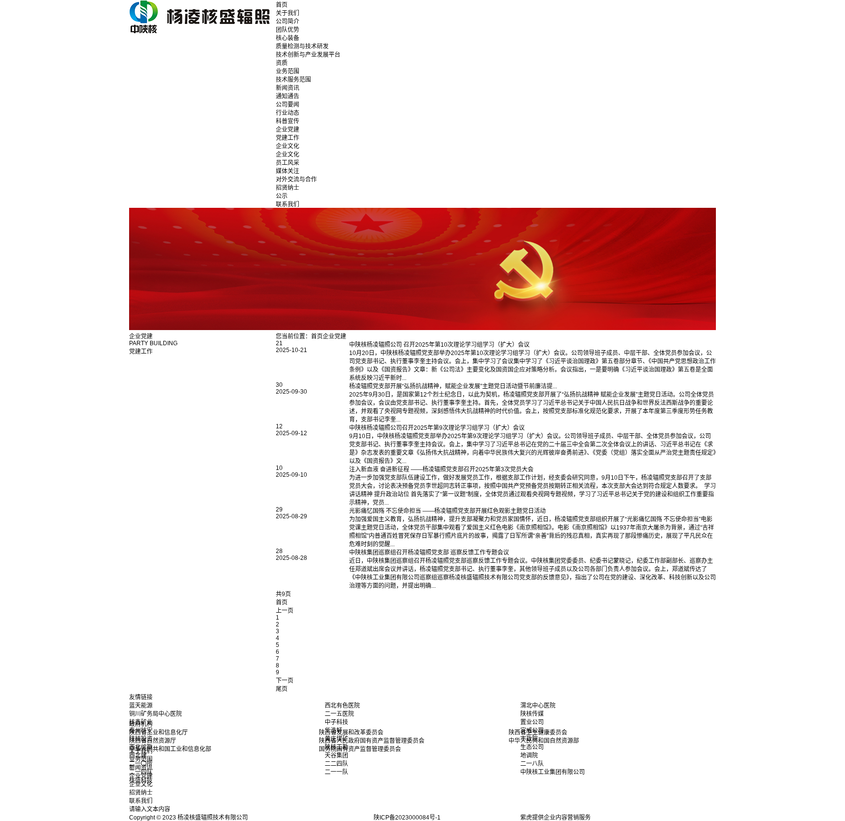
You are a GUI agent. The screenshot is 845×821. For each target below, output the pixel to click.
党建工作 (287, 137)
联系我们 (287, 204)
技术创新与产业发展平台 (308, 54)
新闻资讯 (287, 88)
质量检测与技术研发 (302, 46)
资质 (282, 63)
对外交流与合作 (296, 179)
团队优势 (287, 29)
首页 (282, 4)
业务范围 (287, 71)
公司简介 (287, 21)
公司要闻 (287, 104)
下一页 (284, 680)
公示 (282, 196)
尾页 (282, 689)
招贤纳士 (287, 187)
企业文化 (287, 146)
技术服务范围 (293, 79)
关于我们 (287, 13)
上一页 (284, 610)
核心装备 (287, 38)
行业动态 (287, 113)
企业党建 (287, 129)
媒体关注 (287, 171)
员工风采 (287, 162)
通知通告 (287, 96)
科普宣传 (287, 121)
